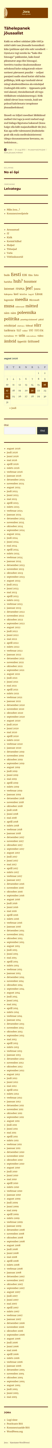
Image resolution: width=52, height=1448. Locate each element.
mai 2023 (12, 592)
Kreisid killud (14, 241)
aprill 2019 (12, 782)
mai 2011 (11, 1132)
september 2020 (16, 716)
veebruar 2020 (15, 744)
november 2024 (15, 522)
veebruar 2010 (14, 1191)
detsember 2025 (16, 479)
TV (16, 336)
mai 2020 (12, 732)
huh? (18, 281)
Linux (38, 294)
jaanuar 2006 (14, 1365)
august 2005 (13, 1385)
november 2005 (15, 1373)
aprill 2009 (13, 1214)
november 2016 (15, 887)
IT (8, 233)
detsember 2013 (15, 1023)
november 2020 (15, 709)
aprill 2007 (12, 1307)
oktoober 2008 (15, 1237)
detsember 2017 (15, 837)
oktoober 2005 (15, 1377)
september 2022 (16, 623)
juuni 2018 (12, 813)
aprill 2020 (13, 736)
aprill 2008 (13, 1260)
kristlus (23, 294)
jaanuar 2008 (14, 1272)
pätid (41, 319)
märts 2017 (13, 872)
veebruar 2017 (14, 876)
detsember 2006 (16, 1323)
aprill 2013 (12, 1043)
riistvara (20, 326)
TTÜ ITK (38, 330)
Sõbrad (29, 325)
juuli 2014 (12, 996)
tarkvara (9, 330)
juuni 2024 (13, 541)
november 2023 (15, 569)
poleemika (26, 312)
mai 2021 (12, 685)
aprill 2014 (12, 1008)
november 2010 (15, 1156)
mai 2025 (12, 499)
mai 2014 (12, 1004)
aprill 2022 (13, 642)
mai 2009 (12, 1210)
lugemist (9, 300)
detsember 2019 (15, 751)
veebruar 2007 (14, 1315)
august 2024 (13, 534)
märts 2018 (13, 825)
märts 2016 (13, 918)
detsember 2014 (15, 977)
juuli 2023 (12, 584)
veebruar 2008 (15, 1268)
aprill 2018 (12, 821)
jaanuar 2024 (14, 561)
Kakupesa (8, 294)
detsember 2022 (16, 611)
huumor (30, 281)
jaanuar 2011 (13, 1148)
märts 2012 (13, 1093)
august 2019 (13, 767)
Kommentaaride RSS (18, 1427)
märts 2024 (13, 553)
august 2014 (13, 992)
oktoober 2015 (15, 938)
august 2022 (13, 627)
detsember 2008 (16, 1229)
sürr (37, 325)
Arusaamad (33, 150)
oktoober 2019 (15, 759)
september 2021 (15, 670)
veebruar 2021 (14, 697)
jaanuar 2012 (14, 1101)
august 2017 (13, 852)
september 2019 (15, 763)
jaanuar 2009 (14, 1226)
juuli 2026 (12, 452)
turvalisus (9, 336)
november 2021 (15, 662)
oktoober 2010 (15, 1159)
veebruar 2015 (14, 969)
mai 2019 (12, 779)
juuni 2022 (13, 635)
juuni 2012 (12, 1082)
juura (37, 288)
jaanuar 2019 (14, 794)
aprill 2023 (12, 596)
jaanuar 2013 (14, 1054)
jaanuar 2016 (14, 926)
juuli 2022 (12, 631)
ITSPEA (20, 288)
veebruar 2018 (14, 829)
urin (22, 335)
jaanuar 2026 (14, 475)
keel (16, 294)
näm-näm (10, 313)
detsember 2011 (15, 1105)
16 (45, 384)
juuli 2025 (12, 491)
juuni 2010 (12, 1175)
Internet (9, 288)
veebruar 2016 (14, 922)
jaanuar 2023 (14, 607)
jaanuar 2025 (14, 514)
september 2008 (16, 1241)
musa (9, 306)
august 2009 (14, 1198)
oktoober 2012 (15, 1066)
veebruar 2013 (14, 1051)
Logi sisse (12, 1419)
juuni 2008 (13, 1253)
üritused (33, 341)
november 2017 (15, 841)
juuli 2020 (12, 724)
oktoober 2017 (14, 845)
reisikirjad (10, 325)
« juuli (12, 408)
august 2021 (13, 674)
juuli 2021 (12, 677)
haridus (8, 281)
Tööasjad (12, 249)
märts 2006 (13, 1358)
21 (32, 390)
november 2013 (15, 1027)
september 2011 (15, 1117)
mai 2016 (12, 911)
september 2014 (15, 988)
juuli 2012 (12, 1078)
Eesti (6, 152)
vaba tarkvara (31, 336)
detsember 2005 (16, 1369)
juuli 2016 (12, 903)
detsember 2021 (15, 658)
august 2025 (13, 487)
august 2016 (13, 899)
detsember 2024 (16, 518)
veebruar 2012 (14, 1097)
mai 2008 (12, 1257)
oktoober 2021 (15, 666)
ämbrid (10, 341)
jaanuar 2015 (14, 973)
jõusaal (12, 152)
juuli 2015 (12, 950)
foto (36, 275)
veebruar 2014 (14, 1016)
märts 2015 (13, 965)
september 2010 (15, 1163)
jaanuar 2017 (14, 880)
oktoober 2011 (14, 1113)
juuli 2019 (12, 771)
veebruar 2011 (14, 1144)
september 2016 (15, 895)
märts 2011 (13, 1140)
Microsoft (34, 300)
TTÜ (31, 330)
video (40, 335)
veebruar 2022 (15, 650)
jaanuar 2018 (14, 833)
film (30, 275)
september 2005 (16, 1381)
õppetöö (21, 341)
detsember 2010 (15, 1152)
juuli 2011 (12, 1124)
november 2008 (15, 1233)
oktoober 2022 (15, 619)
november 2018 (15, 802)
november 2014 (15, 981)
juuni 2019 (12, 775)
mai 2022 (12, 639)
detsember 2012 (15, 1058)
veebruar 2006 (15, 1362)
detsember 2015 (15, 930)
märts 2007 (13, 1311)
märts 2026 (13, 468)
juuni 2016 (12, 907)
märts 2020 (13, 740)
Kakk (10, 150)
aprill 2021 (12, 689)
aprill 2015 (12, 961)
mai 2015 (12, 957)
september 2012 (15, 1070)
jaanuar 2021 (14, 701)
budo (7, 275)
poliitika (11, 319)
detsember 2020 (16, 705)
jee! (29, 288)
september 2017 (15, 848)
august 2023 (13, 580)
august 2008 (13, 1245)
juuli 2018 (12, 810)
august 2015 (13, 946)
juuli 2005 (12, 1389)
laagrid (31, 294)
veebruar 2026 (15, 471)
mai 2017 (12, 864)
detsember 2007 (16, 1276)
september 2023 (16, 576)
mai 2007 (12, 1303)
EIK (24, 275)
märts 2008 (13, 1264)
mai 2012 (12, 1086)
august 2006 (14, 1338)
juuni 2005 (13, 1393)
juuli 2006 (12, 1342)
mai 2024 (12, 545)
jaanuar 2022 (14, 654)
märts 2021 (13, 693)
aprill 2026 (13, 464)
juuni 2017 (12, 860)
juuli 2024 (12, 538)
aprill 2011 (12, 1136)
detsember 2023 (16, 565)
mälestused (19, 307)
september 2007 (16, 1288)
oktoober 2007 (15, 1284)
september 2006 (16, 1334)
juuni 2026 (13, 456)
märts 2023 (13, 600)
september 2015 (15, 942)
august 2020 (13, 720)
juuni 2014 (12, 1000)
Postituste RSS (15, 1423)
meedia (21, 299)
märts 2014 (13, 1012)
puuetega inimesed (29, 319)
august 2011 (13, 1121)
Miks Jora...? (13, 209)
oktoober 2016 (15, 891)
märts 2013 (13, 1047)
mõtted (19, 152)
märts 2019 (13, 786)
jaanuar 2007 (14, 1319)
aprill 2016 (12, 915)
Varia (9, 253)
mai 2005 (12, 1397)
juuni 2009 (13, 1206)
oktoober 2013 (14, 1031)
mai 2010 (12, 1179)
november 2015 (15, 934)
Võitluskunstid (15, 256)
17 (7, 390)
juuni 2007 (12, 1299)
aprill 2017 (12, 868)
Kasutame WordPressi (20, 1442)
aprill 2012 (12, 1089)
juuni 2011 (12, 1128)
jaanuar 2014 (14, 1020)
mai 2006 (12, 1350)
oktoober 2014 (15, 985)
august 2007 (13, 1292)
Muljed (42, 150)
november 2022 (15, 615)
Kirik (9, 237)
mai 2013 (12, 1039)
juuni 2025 (13, 495)
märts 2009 (13, 1218)
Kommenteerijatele (17, 213)
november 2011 (15, 1109)
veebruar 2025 (15, 510)
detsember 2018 (15, 798)
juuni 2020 (13, 728)
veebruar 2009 (15, 1222)
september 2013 (15, 1035)
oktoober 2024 (15, 526)
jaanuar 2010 (14, 1194)
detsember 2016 (15, 883)
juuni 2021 (12, 681)
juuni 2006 (13, 1346)
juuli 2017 (12, 856)
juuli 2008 (12, 1249)
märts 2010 (13, 1187)
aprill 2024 (13, 549)
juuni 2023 (12, 588)
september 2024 (16, 530)
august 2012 (13, 1074)
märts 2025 (13, 506)
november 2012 (15, 1062)
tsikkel (25, 331)
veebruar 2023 (14, 604)
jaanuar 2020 (14, 747)
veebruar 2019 (14, 790)
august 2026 (14, 448)
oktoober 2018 (15, 806)
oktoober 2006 (15, 1330)
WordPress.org (15, 1431)
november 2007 (15, 1280)
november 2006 (15, 1327)
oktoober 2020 (15, 712)
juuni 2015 (12, 953)
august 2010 (13, 1167)
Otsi (6, 425)
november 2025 (15, 483)
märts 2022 (13, 646)
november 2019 (15, 755)
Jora (6, 1442)
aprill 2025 (13, 503)
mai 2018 (12, 817)
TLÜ (19, 330)
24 (7, 396)
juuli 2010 (12, 1171)
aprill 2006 (13, 1354)
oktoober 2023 (15, 573)
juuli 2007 (12, 1295)
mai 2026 (12, 460)
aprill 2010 (12, 1183)
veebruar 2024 (15, 557)
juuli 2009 (12, 1202)
